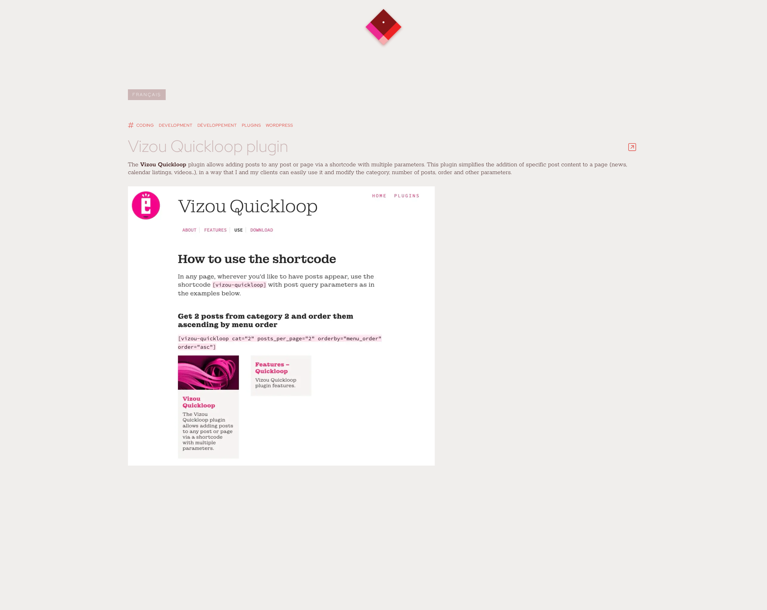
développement (217, 125)
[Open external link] (632, 147)
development (176, 125)
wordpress (279, 125)
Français (146, 94)
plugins (251, 125)
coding (145, 125)
